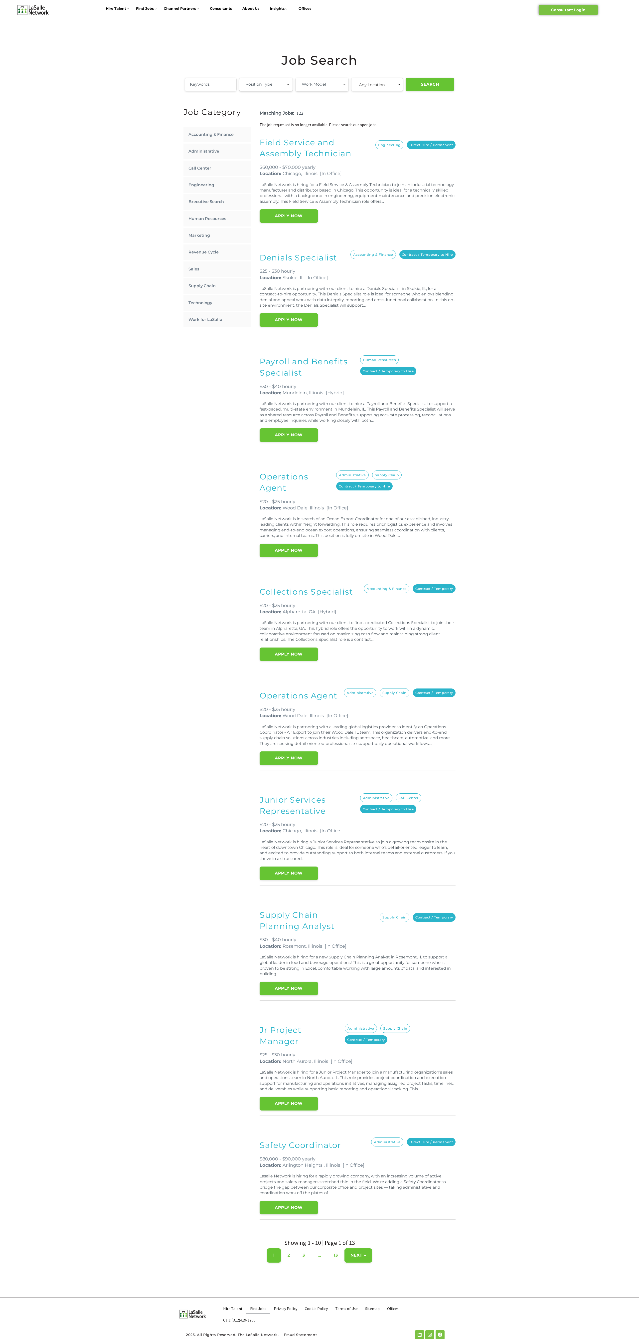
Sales (193, 269)
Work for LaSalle (205, 319)
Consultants (221, 8)
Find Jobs (145, 8)
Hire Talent (116, 8)
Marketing (199, 235)
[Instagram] (429, 1334)
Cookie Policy (316, 1308)
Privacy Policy (285, 1308)
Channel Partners (180, 8)
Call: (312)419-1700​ (239, 1320)
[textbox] (273, 84)
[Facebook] (440, 1334)
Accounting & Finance (211, 134)
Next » (358, 1255)
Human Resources (207, 218)
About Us (250, 8)
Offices (305, 8)
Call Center (199, 168)
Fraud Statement (300, 1335)
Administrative (203, 151)
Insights (277, 8)
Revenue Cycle (203, 252)
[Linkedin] (419, 1334)
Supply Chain (202, 285)
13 (336, 1255)
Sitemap (372, 1308)
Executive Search (206, 201)
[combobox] (266, 85)
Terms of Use (346, 1308)
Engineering (201, 185)
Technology (200, 302)
